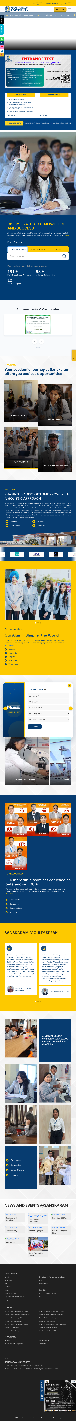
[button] (5, 708)
